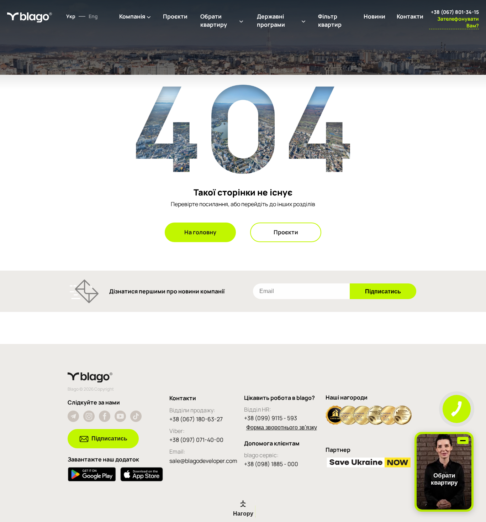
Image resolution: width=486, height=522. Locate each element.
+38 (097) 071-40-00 (196, 440)
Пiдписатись (109, 438)
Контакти (410, 16)
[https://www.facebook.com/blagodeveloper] (104, 416)
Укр (70, 16)
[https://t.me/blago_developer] (73, 416)
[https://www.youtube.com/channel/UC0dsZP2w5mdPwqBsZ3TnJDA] (120, 416)
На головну (200, 232)
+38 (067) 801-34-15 (455, 12)
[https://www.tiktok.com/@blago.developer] (136, 416)
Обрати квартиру (213, 20)
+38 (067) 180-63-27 (196, 419)
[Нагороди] (369, 423)
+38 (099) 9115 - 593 (270, 418)
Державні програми (271, 20)
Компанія (132, 16)
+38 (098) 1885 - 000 (271, 464)
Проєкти (175, 16)
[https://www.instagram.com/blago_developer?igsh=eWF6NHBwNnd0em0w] (89, 416)
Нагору (243, 514)
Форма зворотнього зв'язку (281, 427)
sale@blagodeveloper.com (203, 461)
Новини (374, 16)
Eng (93, 16)
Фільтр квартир (330, 20)
